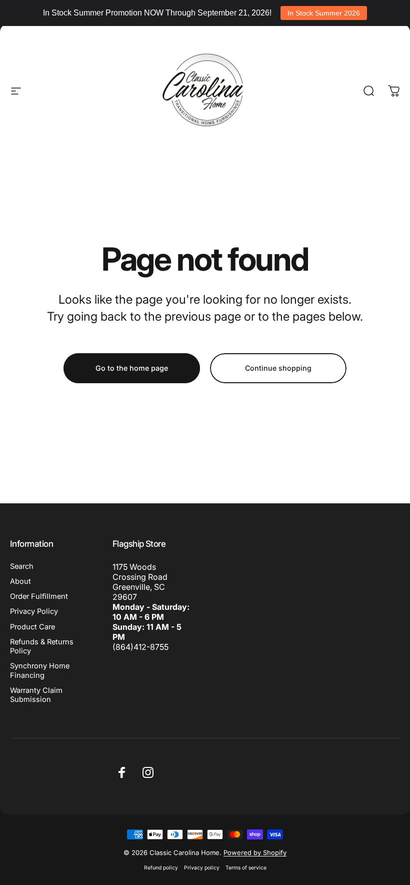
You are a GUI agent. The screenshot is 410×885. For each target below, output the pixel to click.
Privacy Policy (34, 611)
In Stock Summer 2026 (324, 13)
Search (22, 566)
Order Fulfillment (39, 596)
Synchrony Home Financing (40, 670)
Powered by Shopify (255, 852)
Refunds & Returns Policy (42, 646)
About (20, 581)
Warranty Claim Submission (36, 695)
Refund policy (161, 867)
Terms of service (246, 867)
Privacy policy (202, 867)
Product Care (32, 626)
